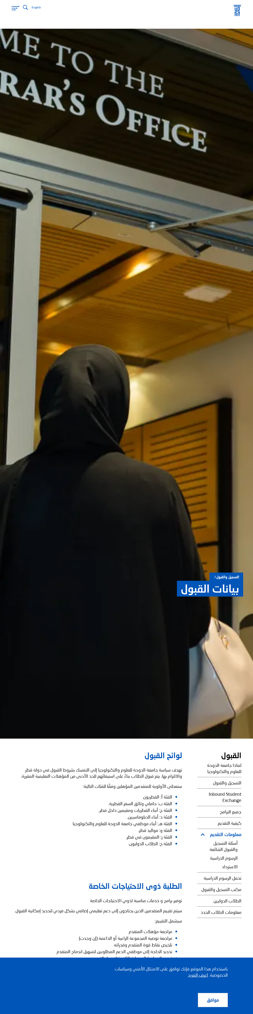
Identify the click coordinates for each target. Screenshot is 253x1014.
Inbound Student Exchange (225, 797)
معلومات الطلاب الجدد (221, 912)
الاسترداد (230, 866)
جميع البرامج (230, 811)
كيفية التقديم (229, 823)
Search (25, 7)
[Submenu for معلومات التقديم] (204, 834)
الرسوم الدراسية (224, 858)
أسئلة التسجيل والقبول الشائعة (224, 846)
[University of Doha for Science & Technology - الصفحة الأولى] (237, 10)
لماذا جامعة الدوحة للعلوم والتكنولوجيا (224, 768)
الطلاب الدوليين (227, 900)
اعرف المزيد (198, 975)
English (36, 7)
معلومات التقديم (225, 834)
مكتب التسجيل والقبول (221, 889)
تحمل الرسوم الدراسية (222, 878)
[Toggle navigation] (15, 8)
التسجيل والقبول (227, 577)
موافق (213, 1000)
